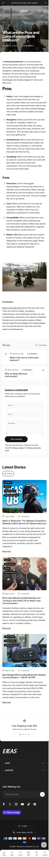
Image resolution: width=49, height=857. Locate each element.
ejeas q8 (7, 487)
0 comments (42, 345)
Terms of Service (34, 448)
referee (7, 568)
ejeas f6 (7, 560)
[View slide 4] (28, 734)
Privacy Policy (18, 448)
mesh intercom (9, 564)
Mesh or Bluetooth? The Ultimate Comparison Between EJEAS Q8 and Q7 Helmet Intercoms (24, 522)
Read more (6, 551)
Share (8, 345)
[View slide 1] (20, 734)
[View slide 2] (23, 734)
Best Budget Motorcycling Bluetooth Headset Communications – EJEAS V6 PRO (24, 676)
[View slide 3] (25, 734)
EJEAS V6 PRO (9, 637)
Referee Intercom (10, 572)
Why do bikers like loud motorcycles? (16, 375)
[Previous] (3, 3)
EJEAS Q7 (8, 483)
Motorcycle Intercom (11, 495)
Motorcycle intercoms (12, 308)
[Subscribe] (40, 798)
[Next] (45, 3)
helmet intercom (10, 491)
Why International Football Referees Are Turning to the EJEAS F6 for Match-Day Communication (21, 601)
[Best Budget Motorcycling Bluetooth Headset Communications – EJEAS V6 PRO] (24, 650)
